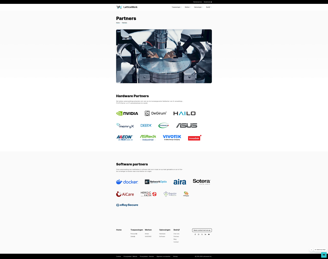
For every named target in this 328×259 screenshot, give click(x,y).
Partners (176, 236)
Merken (187, 7)
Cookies (118, 256)
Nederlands (207, 2)
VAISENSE (148, 236)
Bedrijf (208, 7)
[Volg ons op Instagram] (199, 234)
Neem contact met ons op (202, 230)
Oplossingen (198, 7)
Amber (147, 234)
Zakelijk (133, 236)
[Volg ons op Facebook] (195, 234)
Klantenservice (197, 2)
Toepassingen (176, 7)
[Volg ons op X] (202, 234)
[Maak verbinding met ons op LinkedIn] (205, 234)
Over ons (176, 234)
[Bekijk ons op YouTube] (209, 234)
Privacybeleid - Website (130, 256)
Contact (176, 242)
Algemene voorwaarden (163, 256)
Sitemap (175, 256)
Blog (175, 239)
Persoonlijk (134, 234)
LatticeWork (130, 7)
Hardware (162, 234)
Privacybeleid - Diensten (147, 256)
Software (162, 236)
